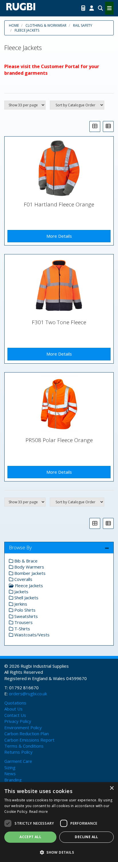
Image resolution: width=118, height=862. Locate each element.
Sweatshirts (25, 616)
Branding (13, 780)
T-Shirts (21, 628)
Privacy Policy (17, 721)
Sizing (9, 767)
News (10, 773)
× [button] (111, 788)
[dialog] (59, 822)
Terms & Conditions (24, 746)
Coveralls (22, 579)
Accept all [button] (30, 836)
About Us (13, 709)
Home (14, 25)
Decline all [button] (86, 836)
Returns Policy (18, 752)
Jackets (20, 591)
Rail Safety (82, 25)
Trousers (23, 622)
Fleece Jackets (27, 30)
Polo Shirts (24, 610)
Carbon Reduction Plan (26, 733)
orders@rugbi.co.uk (28, 693)
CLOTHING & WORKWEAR (45, 25)
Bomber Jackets (29, 573)
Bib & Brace (25, 561)
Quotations (15, 703)
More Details (59, 236)
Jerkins (20, 604)
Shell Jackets (25, 597)
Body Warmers (28, 567)
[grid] (94, 126)
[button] (59, 852)
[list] (108, 126)
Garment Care (18, 761)
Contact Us (15, 715)
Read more (38, 811)
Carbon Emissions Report (29, 740)
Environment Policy (23, 727)
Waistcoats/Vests (31, 635)
